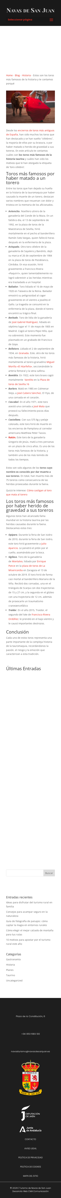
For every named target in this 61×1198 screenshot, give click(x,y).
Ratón (11, 437)
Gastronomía (13, 959)
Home (9, 75)
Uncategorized (14, 980)
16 (27, 384)
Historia (26, 75)
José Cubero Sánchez (29, 393)
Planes (15, 724)
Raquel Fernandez (24, 720)
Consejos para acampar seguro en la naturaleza (29, 807)
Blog (17, 75)
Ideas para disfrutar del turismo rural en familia (29, 716)
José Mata (39, 406)
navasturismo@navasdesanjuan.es (30, 1051)
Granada (24, 353)
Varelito (29, 379)
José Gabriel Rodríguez (25, 322)
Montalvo (17, 561)
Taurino (10, 975)
